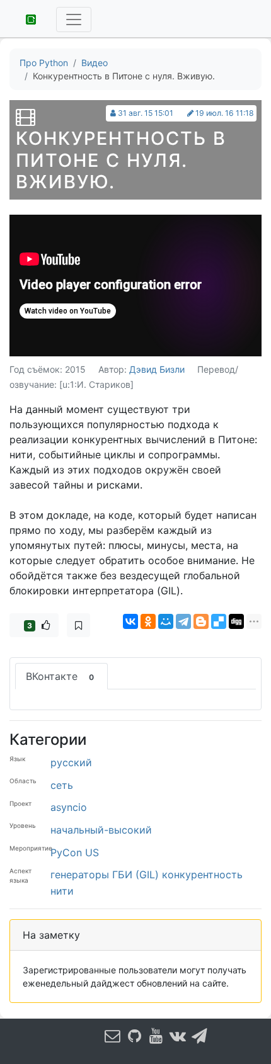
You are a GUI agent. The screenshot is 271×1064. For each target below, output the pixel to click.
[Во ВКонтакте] (178, 1035)
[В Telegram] (200, 1035)
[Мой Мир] (165, 621)
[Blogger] (201, 621)
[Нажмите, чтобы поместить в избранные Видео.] (78, 625)
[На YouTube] (156, 1035)
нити (62, 891)
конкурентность (202, 874)
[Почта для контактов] (113, 1035)
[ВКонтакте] (130, 621)
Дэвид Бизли (157, 369)
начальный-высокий (101, 829)
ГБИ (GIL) (135, 874)
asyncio (68, 807)
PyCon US (74, 852)
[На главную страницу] (26, 18)
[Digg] (236, 621)
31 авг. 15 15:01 (145, 113)
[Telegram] (183, 621)
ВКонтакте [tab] (60, 676)
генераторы (79, 874)
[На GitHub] (135, 1035)
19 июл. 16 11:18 (224, 113)
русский (71, 762)
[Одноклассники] (148, 621)
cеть (61, 785)
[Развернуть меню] (73, 19)
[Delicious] (218, 621)
